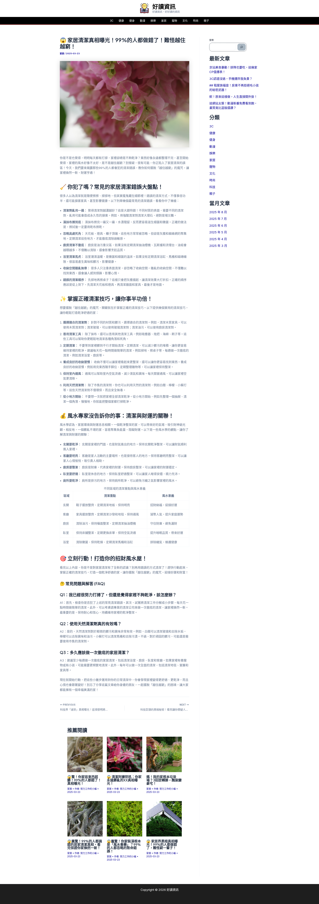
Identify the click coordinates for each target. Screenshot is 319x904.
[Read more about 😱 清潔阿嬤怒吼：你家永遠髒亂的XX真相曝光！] (124, 754)
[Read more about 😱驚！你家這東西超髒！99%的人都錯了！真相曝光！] (85, 754)
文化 (185, 20)
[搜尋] (241, 47)
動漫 (142, 20)
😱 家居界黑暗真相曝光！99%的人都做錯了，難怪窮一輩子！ (162, 844)
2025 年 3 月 (218, 245)
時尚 (195, 20)
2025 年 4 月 (218, 239)
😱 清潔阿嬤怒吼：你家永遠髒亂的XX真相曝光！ (124, 780)
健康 (121, 20)
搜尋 (211, 40)
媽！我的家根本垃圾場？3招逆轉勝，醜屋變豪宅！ (164, 780)
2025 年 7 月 (218, 219)
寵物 (174, 20)
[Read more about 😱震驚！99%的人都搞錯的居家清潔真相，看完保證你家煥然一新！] (85, 818)
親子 (206, 20)
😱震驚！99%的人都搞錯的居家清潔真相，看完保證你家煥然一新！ (84, 844)
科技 (212, 187)
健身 (132, 20)
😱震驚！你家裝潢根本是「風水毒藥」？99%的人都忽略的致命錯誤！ (124, 846)
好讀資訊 (164, 6)
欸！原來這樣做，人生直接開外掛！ (233, 96)
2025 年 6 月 (218, 225)
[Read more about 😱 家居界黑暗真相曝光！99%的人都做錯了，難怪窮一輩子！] (164, 818)
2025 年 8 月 (218, 212)
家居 (163, 20)
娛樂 (153, 20)
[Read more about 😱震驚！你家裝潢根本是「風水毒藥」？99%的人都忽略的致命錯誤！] (124, 818)
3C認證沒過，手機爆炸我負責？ (230, 79)
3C (111, 20)
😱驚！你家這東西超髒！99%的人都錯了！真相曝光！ (84, 780)
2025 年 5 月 (218, 232)
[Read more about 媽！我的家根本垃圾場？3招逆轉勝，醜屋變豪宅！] (164, 754)
